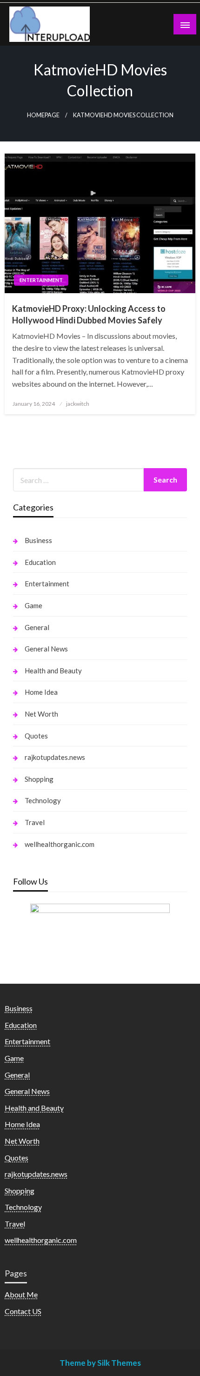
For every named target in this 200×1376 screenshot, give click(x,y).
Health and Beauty (53, 670)
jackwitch (77, 403)
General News (46, 648)
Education (40, 562)
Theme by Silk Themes (100, 1363)
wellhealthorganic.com (59, 844)
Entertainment (41, 280)
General (37, 627)
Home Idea (41, 692)
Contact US (23, 1311)
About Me (21, 1294)
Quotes (36, 736)
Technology (43, 800)
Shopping (39, 779)
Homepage (43, 115)
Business (38, 540)
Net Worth (41, 714)
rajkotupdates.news (55, 757)
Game (33, 605)
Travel (35, 822)
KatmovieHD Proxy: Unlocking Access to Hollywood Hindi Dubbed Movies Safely (89, 314)
